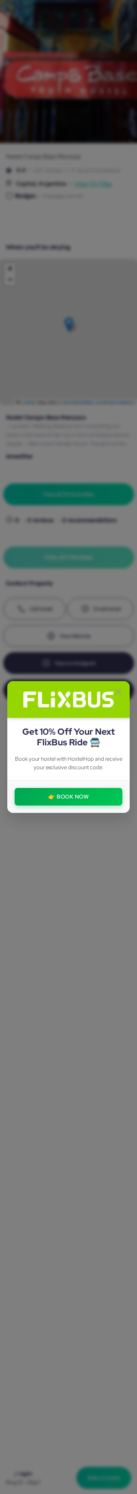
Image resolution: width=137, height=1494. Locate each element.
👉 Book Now (68, 796)
